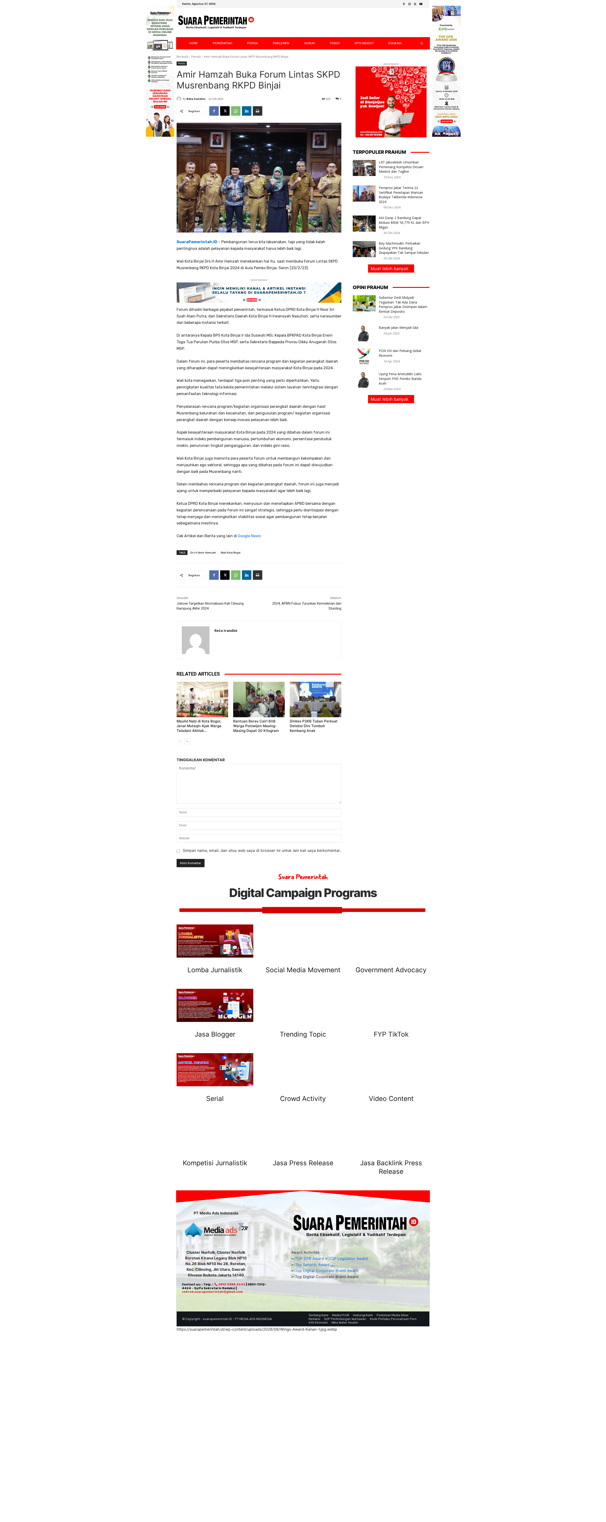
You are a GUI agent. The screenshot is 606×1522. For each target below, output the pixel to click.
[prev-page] (180, 741)
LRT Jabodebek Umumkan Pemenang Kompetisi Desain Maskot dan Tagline (401, 167)
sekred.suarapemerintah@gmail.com (212, 1291)
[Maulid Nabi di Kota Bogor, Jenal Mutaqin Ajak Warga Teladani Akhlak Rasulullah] (202, 699)
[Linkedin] (246, 111)
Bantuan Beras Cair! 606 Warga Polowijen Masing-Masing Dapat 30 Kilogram (256, 726)
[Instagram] (409, 4)
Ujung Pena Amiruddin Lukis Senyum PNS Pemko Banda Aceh (400, 378)
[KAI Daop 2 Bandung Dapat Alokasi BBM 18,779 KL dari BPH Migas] (364, 224)
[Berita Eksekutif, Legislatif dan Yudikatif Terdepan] (216, 23)
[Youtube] (421, 4)
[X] (415, 4)
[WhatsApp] (236, 111)
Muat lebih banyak (389, 268)
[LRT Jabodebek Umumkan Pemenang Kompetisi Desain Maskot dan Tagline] (364, 168)
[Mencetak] (257, 111)
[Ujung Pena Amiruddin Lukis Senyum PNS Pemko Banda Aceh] (364, 380)
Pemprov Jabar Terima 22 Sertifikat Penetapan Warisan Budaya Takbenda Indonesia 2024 (401, 194)
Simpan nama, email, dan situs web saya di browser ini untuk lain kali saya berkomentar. (262, 850)
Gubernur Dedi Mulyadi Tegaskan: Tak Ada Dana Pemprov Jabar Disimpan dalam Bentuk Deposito (403, 304)
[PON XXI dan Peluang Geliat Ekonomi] (364, 356)
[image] (215, 941)
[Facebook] (404, 4)
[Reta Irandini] (180, 99)
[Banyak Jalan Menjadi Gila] (364, 333)
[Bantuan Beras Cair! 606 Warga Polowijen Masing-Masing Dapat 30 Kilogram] (259, 699)
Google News (249, 536)
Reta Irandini (196, 99)
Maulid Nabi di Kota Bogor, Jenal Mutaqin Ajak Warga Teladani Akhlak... (199, 726)
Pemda (196, 57)
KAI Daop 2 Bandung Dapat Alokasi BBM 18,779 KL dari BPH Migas (404, 222)
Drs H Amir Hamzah (203, 552)
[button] (418, 43)
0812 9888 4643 (231, 1284)
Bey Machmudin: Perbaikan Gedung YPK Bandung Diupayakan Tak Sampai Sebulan (404, 248)
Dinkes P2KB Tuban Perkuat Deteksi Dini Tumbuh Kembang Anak (314, 726)
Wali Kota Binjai (231, 552)
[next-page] (187, 741)
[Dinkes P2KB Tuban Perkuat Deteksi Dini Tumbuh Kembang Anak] (315, 699)
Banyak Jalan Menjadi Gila (398, 327)
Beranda (182, 57)
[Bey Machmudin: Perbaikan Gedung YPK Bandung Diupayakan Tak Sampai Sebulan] (364, 249)
